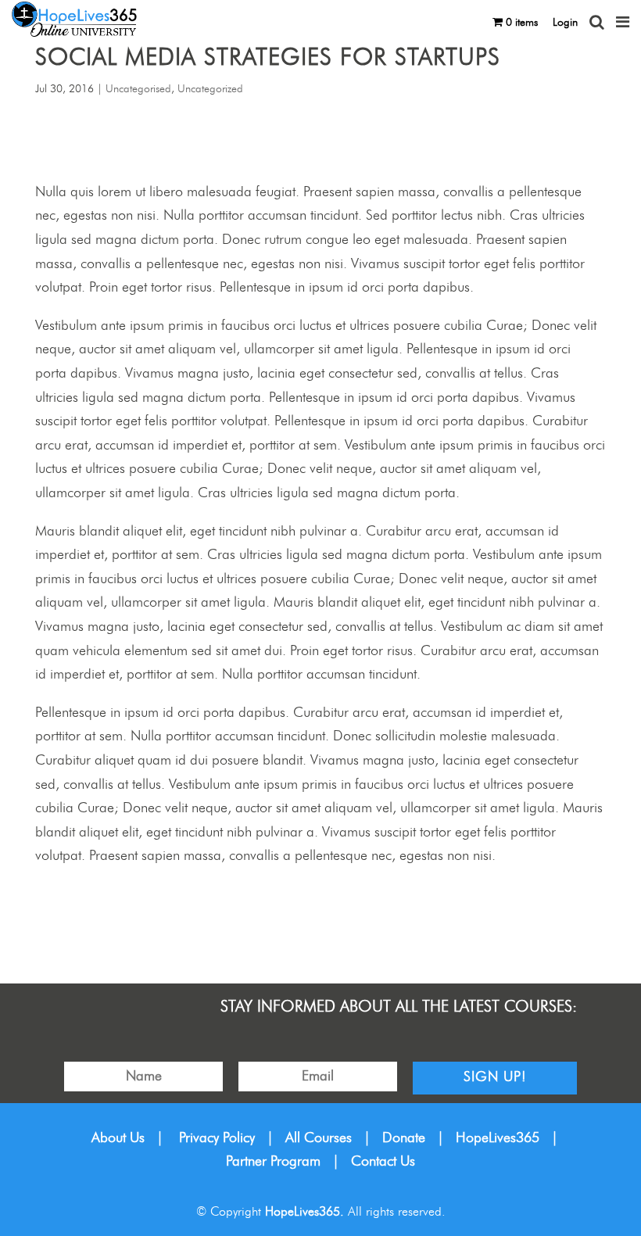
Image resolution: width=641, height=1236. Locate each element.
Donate (403, 1138)
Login (565, 22)
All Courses (318, 1138)
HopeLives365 (497, 1138)
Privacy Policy (217, 1138)
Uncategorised (138, 89)
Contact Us (383, 1162)
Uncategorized (210, 89)
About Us (118, 1138)
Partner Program (273, 1162)
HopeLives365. (304, 1212)
